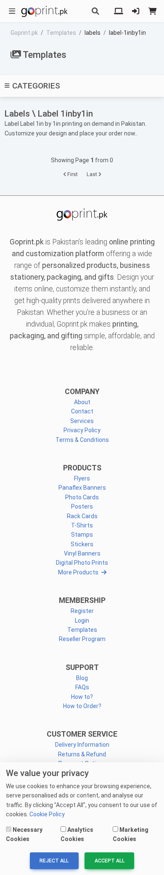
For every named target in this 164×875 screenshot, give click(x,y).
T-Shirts (82, 525)
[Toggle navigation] (12, 11)
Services (82, 421)
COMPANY (82, 391)
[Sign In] (136, 11)
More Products (78, 572)
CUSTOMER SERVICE (82, 734)
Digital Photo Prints (82, 562)
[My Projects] (118, 11)
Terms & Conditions (82, 439)
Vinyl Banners (82, 553)
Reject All (54, 861)
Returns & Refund (82, 754)
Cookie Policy (47, 814)
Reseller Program (82, 639)
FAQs (82, 687)
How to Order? (82, 706)
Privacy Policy (82, 430)
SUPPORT (82, 667)
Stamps (82, 534)
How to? (82, 696)
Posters (82, 506)
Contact (82, 411)
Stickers (82, 544)
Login (82, 620)
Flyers (82, 478)
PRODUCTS (82, 468)
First (72, 174)
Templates (82, 629)
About (82, 402)
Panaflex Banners (82, 487)
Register (82, 611)
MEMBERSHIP (82, 600)
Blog (82, 678)
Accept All (109, 861)
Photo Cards (82, 497)
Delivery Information (82, 744)
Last (92, 174)
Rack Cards (82, 516)
